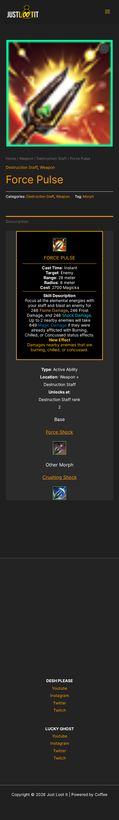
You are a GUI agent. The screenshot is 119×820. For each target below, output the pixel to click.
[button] (104, 48)
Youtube (59, 688)
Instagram (59, 695)
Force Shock (59, 432)
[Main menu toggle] (107, 11)
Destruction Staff (52, 158)
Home (11, 158)
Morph (88, 196)
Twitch (59, 710)
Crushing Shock (59, 477)
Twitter (59, 703)
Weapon (26, 158)
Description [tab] (17, 221)
